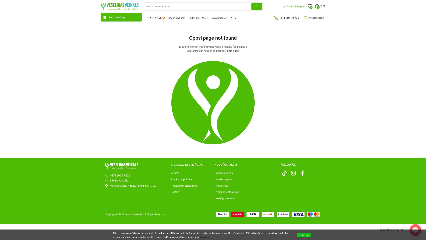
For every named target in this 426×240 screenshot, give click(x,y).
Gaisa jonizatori (219, 18)
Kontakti (175, 192)
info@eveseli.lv (316, 17)
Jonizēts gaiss (223, 179)
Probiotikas (221, 185)
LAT (232, 18)
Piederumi (193, 18)
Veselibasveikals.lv (134, 214)
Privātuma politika (181, 179)
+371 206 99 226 (289, 18)
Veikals (175, 173)
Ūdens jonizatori (176, 18)
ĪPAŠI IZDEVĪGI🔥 (157, 18)
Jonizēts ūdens (224, 173)
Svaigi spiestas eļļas (227, 192)
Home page (232, 50)
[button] (320, 6)
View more (205, 237)
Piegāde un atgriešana (184, 185)
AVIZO (205, 18)
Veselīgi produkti (224, 198)
